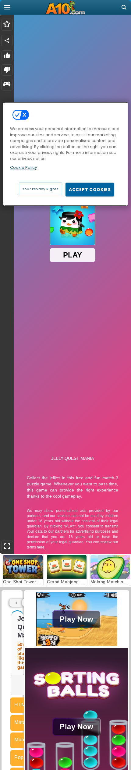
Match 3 (23, 722)
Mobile (22, 739)
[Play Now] (76, 644)
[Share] (7, 40)
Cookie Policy (23, 167)
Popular (23, 757)
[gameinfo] (6, 85)
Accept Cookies (90, 189)
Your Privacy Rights (40, 188)
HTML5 (22, 704)
